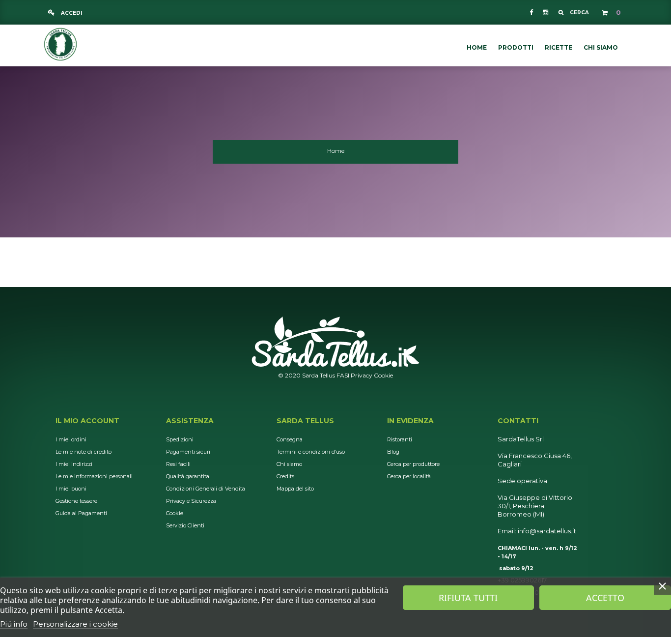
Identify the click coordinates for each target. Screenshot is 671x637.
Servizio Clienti (185, 525)
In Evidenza (410, 420)
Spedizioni (180, 439)
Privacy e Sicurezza (191, 500)
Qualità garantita (187, 476)
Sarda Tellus (305, 420)
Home (335, 150)
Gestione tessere (76, 500)
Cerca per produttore (413, 464)
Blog (393, 451)
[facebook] (531, 12)
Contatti (518, 420)
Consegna (290, 439)
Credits (285, 476)
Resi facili (178, 464)
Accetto (605, 598)
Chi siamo (289, 464)
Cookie (383, 375)
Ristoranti (399, 439)
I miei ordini (71, 439)
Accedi (70, 13)
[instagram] (545, 12)
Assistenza (190, 420)
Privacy (361, 375)
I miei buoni (71, 488)
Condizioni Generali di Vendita (205, 488)
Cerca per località (409, 476)
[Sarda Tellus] (60, 43)
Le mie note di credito (84, 451)
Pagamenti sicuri (188, 451)
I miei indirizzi (74, 464)
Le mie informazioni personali (94, 476)
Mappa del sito (295, 488)
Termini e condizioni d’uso (311, 451)
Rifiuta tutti (468, 598)
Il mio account (87, 420)
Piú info (14, 624)
